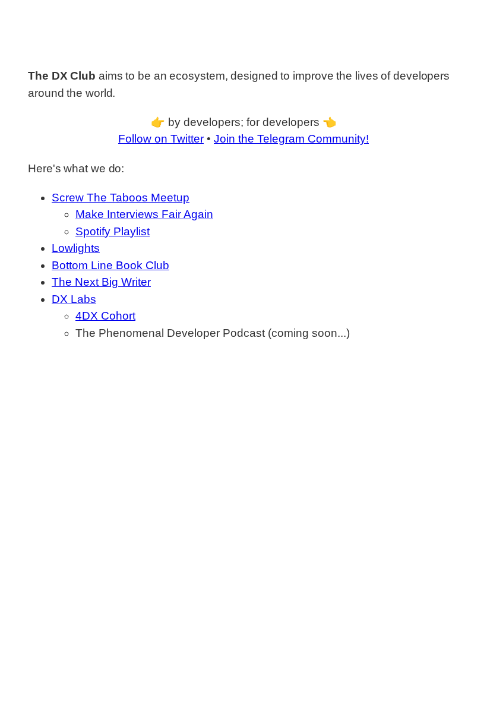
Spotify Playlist (112, 231)
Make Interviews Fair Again (144, 214)
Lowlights (76, 248)
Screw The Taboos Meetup (120, 197)
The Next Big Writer (101, 282)
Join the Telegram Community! (291, 138)
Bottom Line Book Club (110, 265)
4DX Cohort (105, 316)
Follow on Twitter (161, 138)
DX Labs (74, 299)
